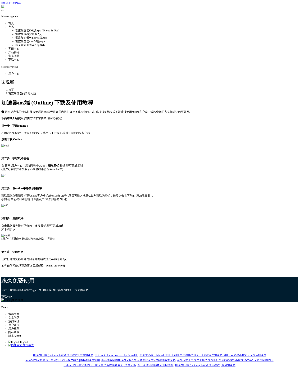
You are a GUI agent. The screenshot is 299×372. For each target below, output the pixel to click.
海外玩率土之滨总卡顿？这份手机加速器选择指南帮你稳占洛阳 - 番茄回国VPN (225, 360)
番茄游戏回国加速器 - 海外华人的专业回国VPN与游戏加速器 (138, 360)
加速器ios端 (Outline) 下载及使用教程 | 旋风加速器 (205, 365)
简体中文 (28, 345)
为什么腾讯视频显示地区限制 (156, 365)
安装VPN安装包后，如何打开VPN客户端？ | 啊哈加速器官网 (63, 360)
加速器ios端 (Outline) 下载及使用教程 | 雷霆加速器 (63, 355)
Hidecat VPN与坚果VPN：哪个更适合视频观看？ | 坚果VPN (100, 365)
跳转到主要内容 (11, 3)
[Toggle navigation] (2, 10)
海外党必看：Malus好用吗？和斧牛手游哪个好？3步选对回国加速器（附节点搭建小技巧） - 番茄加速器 (203, 355)
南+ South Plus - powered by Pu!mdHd (116, 355)
